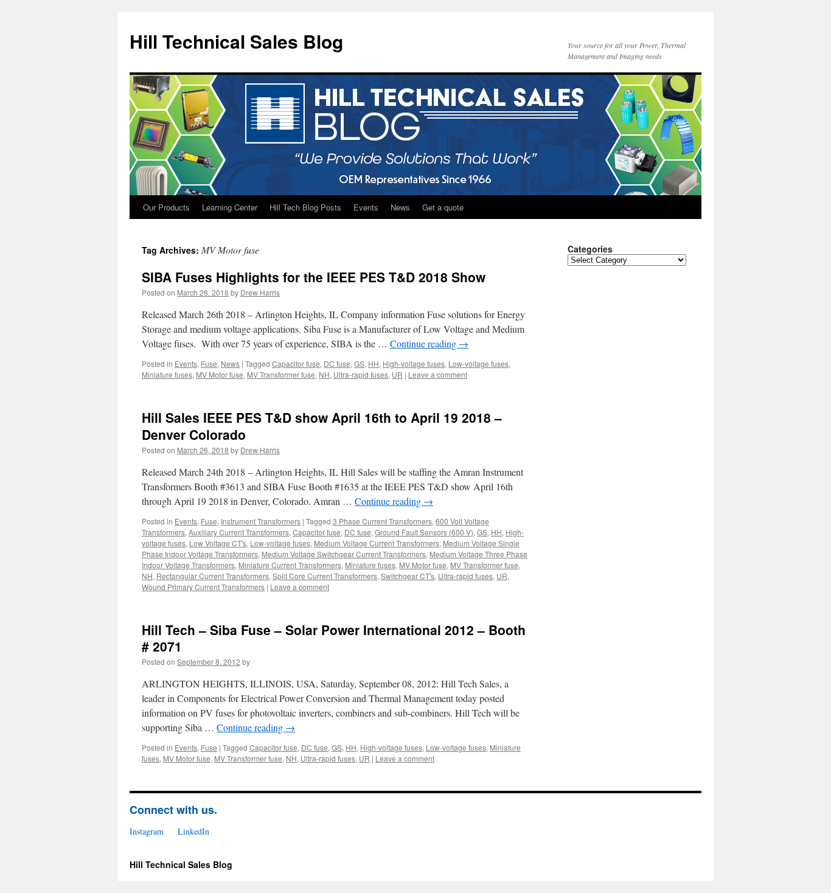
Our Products (166, 207)
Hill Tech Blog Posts (305, 207)
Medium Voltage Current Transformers (376, 543)
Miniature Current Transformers (289, 565)
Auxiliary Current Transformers (239, 532)
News (400, 207)
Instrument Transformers (261, 521)
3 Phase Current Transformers (382, 521)
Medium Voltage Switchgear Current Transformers (344, 554)
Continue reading (429, 343)
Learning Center (229, 207)
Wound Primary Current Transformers (203, 587)
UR (397, 374)
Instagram (147, 831)
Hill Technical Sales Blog (236, 41)
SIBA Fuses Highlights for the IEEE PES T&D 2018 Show (313, 277)
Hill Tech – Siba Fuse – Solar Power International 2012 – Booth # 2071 (334, 637)
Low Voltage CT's (217, 543)
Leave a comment (437, 374)
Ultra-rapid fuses (360, 374)
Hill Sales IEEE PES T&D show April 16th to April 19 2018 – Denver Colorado (322, 425)
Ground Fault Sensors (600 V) (424, 532)
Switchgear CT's (407, 576)
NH (324, 374)
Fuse (209, 363)
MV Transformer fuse (281, 374)
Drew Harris (260, 292)
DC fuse (337, 363)
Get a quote (443, 207)
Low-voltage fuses (478, 363)
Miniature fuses (167, 374)
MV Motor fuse (219, 374)
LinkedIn (193, 831)
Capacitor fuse (296, 363)
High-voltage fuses (414, 363)
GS (359, 363)
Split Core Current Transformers (325, 576)
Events (365, 207)
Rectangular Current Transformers (212, 576)
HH (373, 363)
